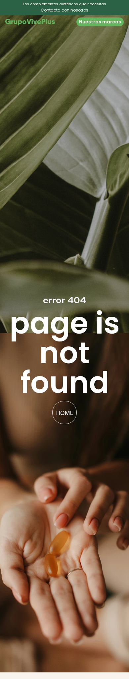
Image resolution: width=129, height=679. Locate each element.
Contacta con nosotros (64, 10)
